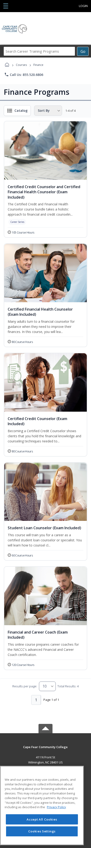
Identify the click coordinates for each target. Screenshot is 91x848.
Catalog (21, 110)
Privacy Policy (56, 807)
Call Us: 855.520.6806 (23, 74)
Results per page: (24, 686)
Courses (21, 65)
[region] (42, 805)
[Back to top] (45, 750)
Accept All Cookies (42, 819)
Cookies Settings (42, 831)
